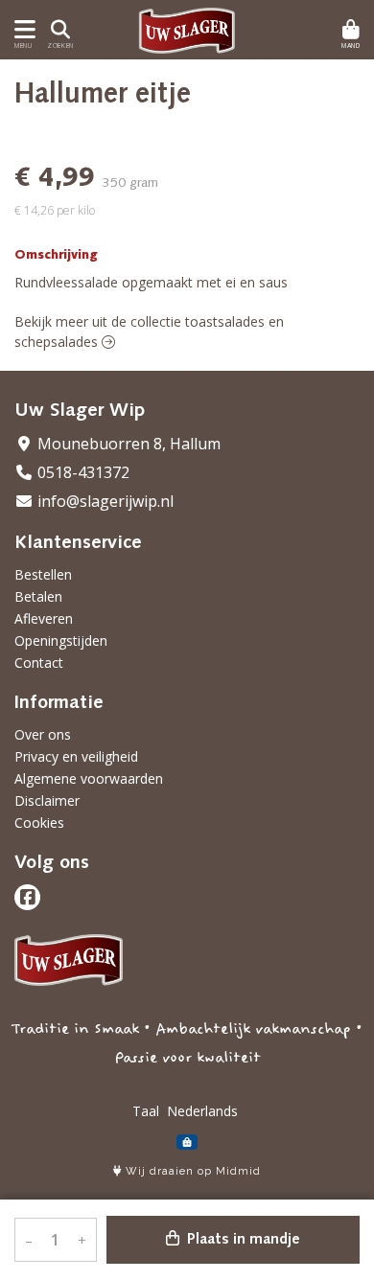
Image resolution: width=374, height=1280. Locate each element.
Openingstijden (60, 640)
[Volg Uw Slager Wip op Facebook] (27, 897)
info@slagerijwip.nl (104, 501)
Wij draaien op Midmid (191, 1171)
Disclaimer (47, 800)
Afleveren (43, 618)
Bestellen (43, 574)
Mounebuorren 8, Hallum (127, 443)
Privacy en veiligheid (76, 756)
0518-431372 (81, 472)
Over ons (42, 734)
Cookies (39, 822)
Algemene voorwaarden (88, 778)
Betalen (38, 596)
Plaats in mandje (241, 1239)
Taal (145, 1111)
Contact (38, 662)
